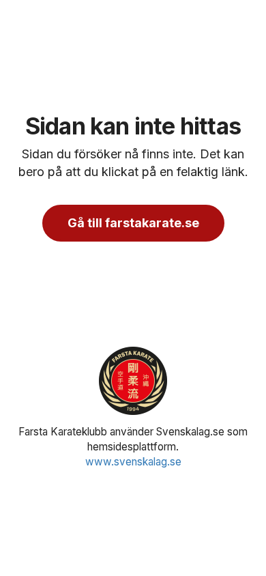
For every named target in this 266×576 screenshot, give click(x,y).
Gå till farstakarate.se (133, 223)
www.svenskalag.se (133, 461)
